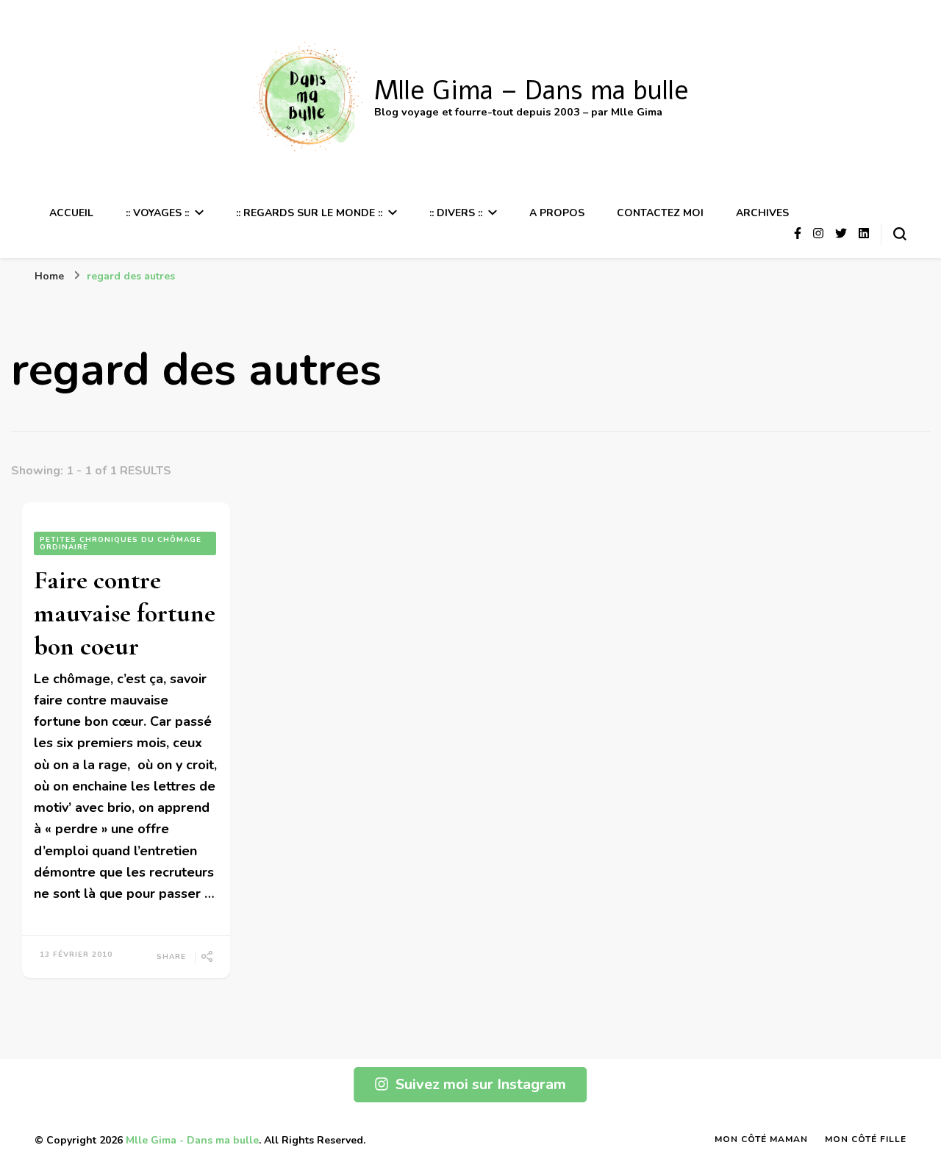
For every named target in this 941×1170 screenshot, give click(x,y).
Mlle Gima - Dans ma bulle (192, 1140)
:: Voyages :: (157, 213)
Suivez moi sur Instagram (481, 1084)
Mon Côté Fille (865, 1139)
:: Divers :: (455, 213)
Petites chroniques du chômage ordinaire (120, 543)
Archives (762, 213)
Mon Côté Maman (761, 1139)
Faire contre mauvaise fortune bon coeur (124, 613)
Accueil (71, 213)
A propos (556, 213)
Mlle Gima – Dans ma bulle (531, 91)
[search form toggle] (899, 233)
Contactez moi (660, 213)
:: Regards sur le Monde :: (309, 213)
